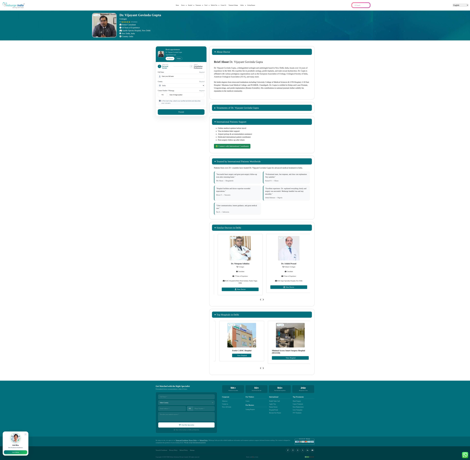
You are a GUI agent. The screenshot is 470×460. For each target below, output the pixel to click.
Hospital (190, 5)
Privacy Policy (193, 440)
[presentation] (260, 299)
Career (247, 401)
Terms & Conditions (161, 450)
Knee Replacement (298, 407)
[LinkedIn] (307, 450)
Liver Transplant (297, 410)
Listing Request (251, 5)
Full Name (181, 72)
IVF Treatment (297, 413)
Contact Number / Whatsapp (181, 90)
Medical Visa (214, 5)
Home (177, 5)
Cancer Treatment (298, 404)
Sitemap (192, 450)
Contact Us (223, 5)
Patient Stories (273, 407)
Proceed (181, 112)
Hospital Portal (273, 410)
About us (224, 401)
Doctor (183, 5)
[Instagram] (293, 450)
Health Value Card (274, 401)
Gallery (242, 5)
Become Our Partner (275, 413)
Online (179, 58)
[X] (303, 450)
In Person (170, 58)
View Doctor (238, 287)
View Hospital (238, 358)
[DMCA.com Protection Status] (309, 457)
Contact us (225, 404)
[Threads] (298, 450)
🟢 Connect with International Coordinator (232, 146)
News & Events (226, 407)
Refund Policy (204, 440)
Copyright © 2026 (161, 457)
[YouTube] (312, 450)
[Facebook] (288, 450)
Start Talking (15, 452)
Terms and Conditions (182, 440)
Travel (205, 5)
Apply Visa (272, 404)
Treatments (198, 5)
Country (181, 81)
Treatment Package (233, 5)
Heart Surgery (297, 401)
